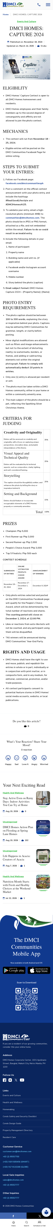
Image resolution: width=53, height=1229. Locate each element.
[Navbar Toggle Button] (48, 4)
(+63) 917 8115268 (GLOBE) (15, 1167)
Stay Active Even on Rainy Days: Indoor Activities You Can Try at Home (18, 801)
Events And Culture (26, 21)
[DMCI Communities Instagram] (10, 1080)
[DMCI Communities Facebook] (4, 1080)
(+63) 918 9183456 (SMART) (16, 1161)
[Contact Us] (39, 4)
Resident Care (9, 1137)
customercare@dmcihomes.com (17, 1151)
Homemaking (8, 1109)
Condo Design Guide (12, 1123)
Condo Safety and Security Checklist (20, 1116)
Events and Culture (12, 1095)
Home (5, 14)
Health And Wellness (13, 793)
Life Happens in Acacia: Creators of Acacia (16, 857)
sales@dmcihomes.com (13, 1180)
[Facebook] (13, 1216)
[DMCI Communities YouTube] (22, 1081)
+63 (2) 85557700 (11, 1156)
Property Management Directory (18, 1130)
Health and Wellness (12, 1102)
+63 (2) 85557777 (11, 1185)
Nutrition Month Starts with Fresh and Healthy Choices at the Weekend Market (16, 887)
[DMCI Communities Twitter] (16, 1080)
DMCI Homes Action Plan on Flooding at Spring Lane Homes (18, 830)
